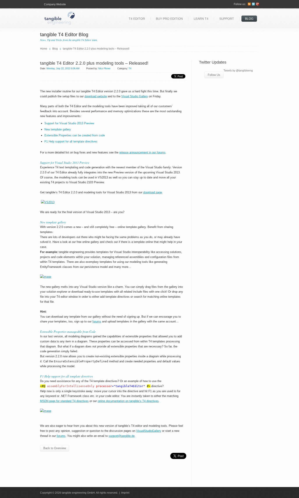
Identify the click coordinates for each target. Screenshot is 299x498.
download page (152, 192)
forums (96, 321)
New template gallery (57, 129)
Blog (55, 48)
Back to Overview (54, 448)
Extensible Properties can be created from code (74, 135)
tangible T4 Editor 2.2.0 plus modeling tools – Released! (94, 63)
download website (95, 96)
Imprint (125, 492)
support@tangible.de (122, 436)
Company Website (55, 4)
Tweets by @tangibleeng (238, 70)
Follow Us (214, 74)
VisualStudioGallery (148, 430)
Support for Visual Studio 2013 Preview (69, 123)
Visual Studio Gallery (134, 96)
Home (43, 48)
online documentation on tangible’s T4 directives (128, 401)
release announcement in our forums (142, 152)
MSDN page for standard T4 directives (64, 401)
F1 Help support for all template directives (70, 141)
